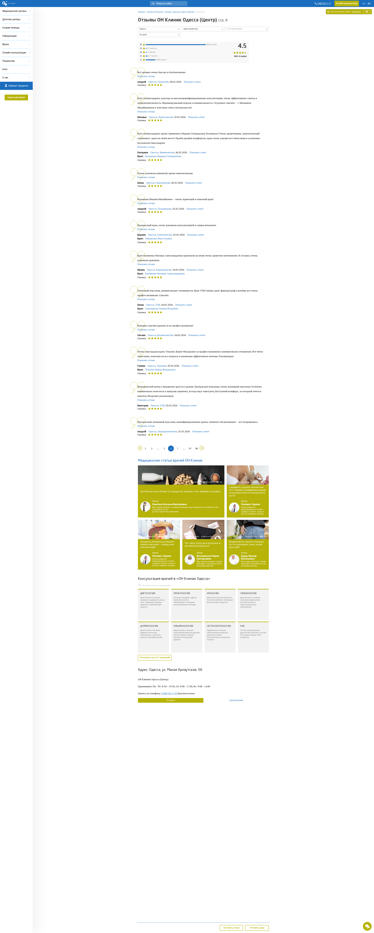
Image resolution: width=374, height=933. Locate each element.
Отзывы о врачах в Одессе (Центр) (179, 12)
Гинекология (162, 182)
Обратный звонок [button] (16, 97)
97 (190, 448)
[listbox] (159, 29)
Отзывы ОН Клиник (155, 12)
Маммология (167, 152)
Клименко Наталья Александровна (165, 273)
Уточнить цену (257, 928)
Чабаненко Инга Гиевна (158, 238)
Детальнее (356, 12)
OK (367, 12)
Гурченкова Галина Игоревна (161, 308)
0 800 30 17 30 (169, 693)
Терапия (161, 365)
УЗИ (157, 304)
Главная (141, 12)
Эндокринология (167, 431)
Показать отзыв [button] (146, 76)
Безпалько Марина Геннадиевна (163, 156)
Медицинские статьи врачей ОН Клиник (170, 460)
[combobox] (247, 29)
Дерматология (165, 335)
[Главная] (8, 3)
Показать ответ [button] (192, 81)
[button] (168, 3)
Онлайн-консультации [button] (346, 3)
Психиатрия (164, 208)
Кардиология (163, 269)
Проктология (165, 117)
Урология (163, 81)
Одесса (152, 81)
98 (196, 448)
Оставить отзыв (231, 928)
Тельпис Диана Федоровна (160, 369)
